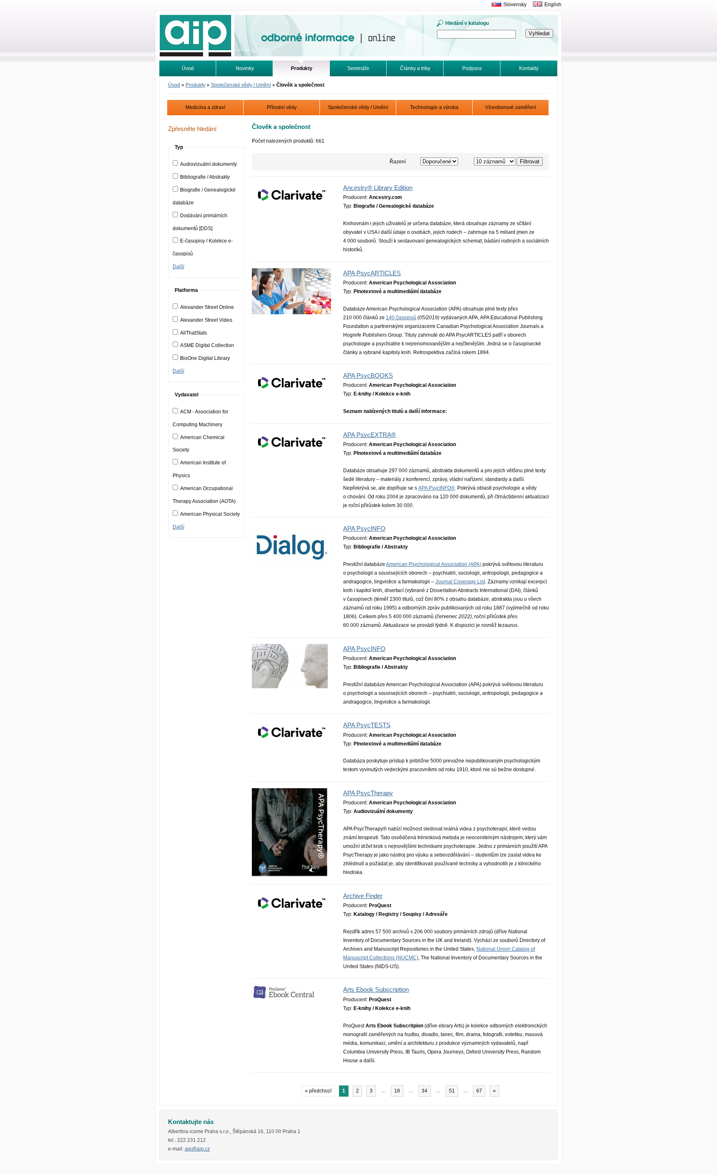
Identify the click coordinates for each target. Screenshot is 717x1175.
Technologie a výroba (434, 107)
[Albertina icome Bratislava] (494, 4)
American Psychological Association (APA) (433, 564)
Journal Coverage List (460, 582)
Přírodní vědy (282, 107)
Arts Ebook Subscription (376, 989)
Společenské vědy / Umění (241, 85)
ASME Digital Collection (207, 345)
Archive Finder (363, 896)
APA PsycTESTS (366, 725)
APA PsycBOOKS (368, 375)
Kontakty (529, 68)
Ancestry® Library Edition (377, 188)
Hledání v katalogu (467, 23)
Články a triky (415, 68)
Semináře (358, 68)
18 (397, 1091)
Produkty (195, 85)
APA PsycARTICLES (372, 273)
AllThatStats (193, 333)
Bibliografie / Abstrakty (205, 177)
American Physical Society (210, 514)
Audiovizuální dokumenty (208, 164)
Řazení (398, 162)
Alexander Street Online (207, 307)
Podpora (472, 68)
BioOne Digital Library (205, 358)
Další (178, 266)
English (552, 4)
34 (424, 1091)
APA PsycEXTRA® (369, 435)
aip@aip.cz (197, 1149)
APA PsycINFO (364, 528)
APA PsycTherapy (368, 793)
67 (479, 1091)
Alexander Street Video (206, 320)
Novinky (245, 68)
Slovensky (515, 4)
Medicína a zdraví (205, 107)
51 (452, 1091)
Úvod (188, 68)
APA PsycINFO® (436, 488)
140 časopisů (401, 317)
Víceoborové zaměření (510, 107)
